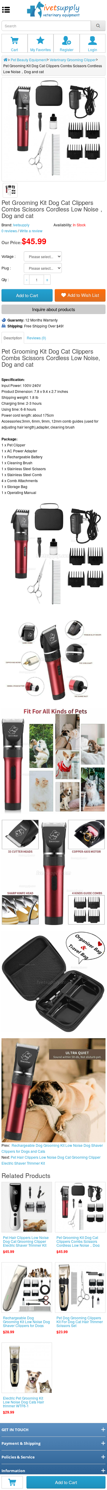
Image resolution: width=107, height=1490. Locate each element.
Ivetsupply (21, 224)
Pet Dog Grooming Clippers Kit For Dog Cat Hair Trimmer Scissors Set (79, 1321)
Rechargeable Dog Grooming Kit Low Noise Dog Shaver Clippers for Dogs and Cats (26, 1323)
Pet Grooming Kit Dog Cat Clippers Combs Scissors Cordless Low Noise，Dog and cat (78, 1243)
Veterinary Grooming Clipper (73, 59)
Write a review (31, 230)
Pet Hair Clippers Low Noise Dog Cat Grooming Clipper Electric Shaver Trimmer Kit (26, 1241)
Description (13, 337)
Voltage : (8, 256)
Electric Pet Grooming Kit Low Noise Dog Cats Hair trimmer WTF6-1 (23, 1401)
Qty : (5, 279)
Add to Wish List (83, 295)
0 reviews (9, 230)
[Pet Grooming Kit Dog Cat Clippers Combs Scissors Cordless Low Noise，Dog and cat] (10, 190)
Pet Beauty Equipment (29, 59)
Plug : (6, 267)
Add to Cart (66, 1482)
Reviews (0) (36, 337)
